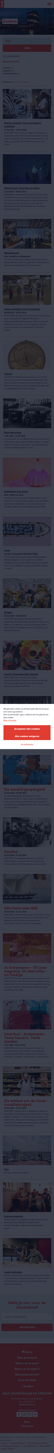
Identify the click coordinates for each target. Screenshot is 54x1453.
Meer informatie (9, 720)
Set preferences (27, 744)
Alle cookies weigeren (27, 736)
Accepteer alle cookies (27, 729)
